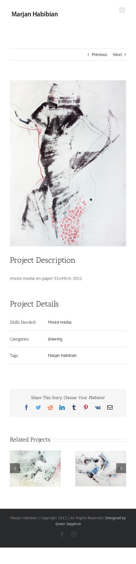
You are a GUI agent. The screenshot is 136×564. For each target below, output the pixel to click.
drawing (55, 339)
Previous (99, 54)
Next (117, 54)
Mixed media (59, 322)
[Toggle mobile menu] (122, 10)
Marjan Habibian (62, 355)
